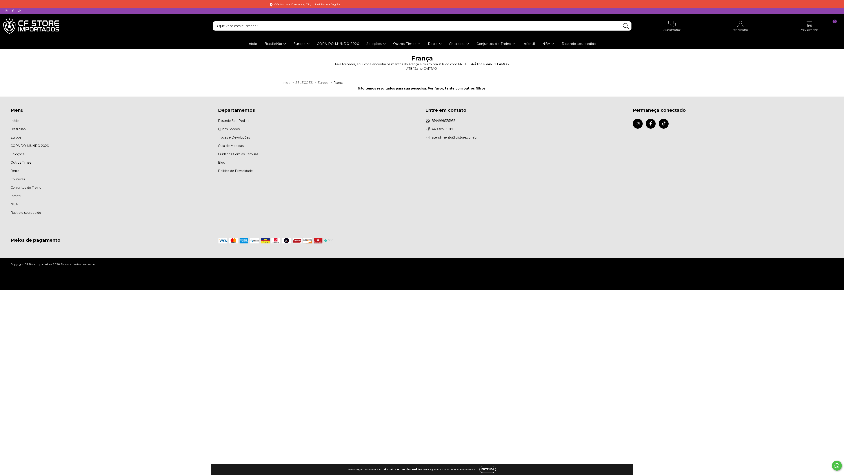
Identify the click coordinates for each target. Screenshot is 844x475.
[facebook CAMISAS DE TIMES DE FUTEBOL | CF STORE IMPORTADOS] (13, 11)
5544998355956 (443, 121)
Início (252, 44)
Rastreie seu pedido (579, 44)
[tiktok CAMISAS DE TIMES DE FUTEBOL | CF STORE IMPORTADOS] (19, 11)
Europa (300, 44)
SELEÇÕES (304, 83)
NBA (546, 44)
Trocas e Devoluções (234, 137)
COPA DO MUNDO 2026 (338, 44)
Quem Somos (229, 129)
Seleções (374, 44)
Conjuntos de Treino (495, 44)
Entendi (487, 469)
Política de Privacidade (235, 171)
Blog (221, 162)
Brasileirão (274, 44)
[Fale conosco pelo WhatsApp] (837, 466)
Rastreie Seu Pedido (233, 121)
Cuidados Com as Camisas (238, 154)
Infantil (529, 44)
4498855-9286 (443, 129)
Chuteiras (457, 44)
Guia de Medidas (231, 146)
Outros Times (405, 44)
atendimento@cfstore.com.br (455, 137)
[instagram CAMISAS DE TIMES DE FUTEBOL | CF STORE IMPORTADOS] (6, 11)
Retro (433, 44)
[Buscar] (626, 26)
